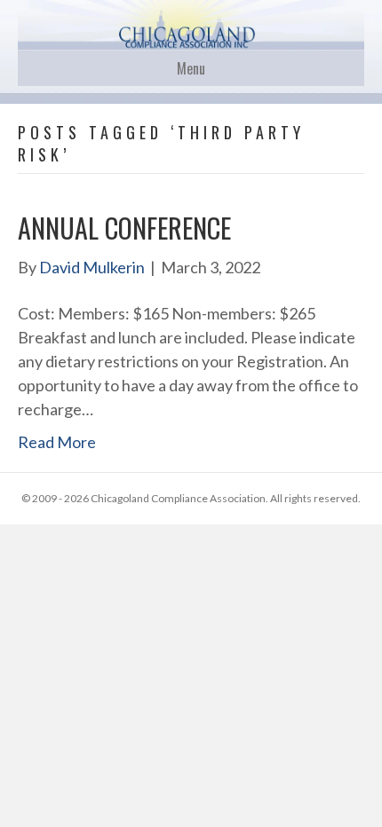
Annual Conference (124, 228)
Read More (57, 442)
